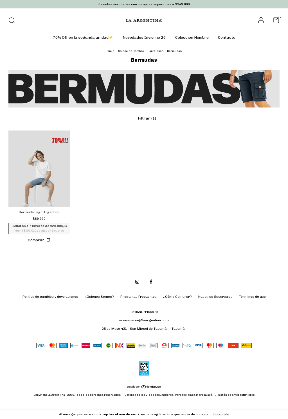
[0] (274, 21)
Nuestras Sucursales (215, 297)
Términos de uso (252, 297)
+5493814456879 (144, 312)
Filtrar (144, 118)
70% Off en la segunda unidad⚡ (83, 37)
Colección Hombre (192, 37)
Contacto (226, 37)
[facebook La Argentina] (151, 282)
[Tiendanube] (144, 387)
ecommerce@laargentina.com (144, 320)
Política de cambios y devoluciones (50, 297)
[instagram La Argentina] (137, 282)
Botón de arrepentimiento (236, 395)
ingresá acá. (204, 395)
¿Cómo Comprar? (177, 297)
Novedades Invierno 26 (144, 37)
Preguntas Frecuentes (138, 297)
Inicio (110, 51)
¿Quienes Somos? (99, 297)
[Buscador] (13, 21)
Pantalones (155, 51)
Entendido (221, 414)
